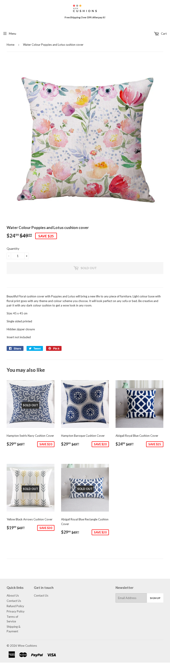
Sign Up (155, 598)
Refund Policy (15, 606)
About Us (13, 595)
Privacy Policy (16, 611)
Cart (163, 33)
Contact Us (14, 601)
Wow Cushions (27, 645)
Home (10, 44)
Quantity (13, 248)
